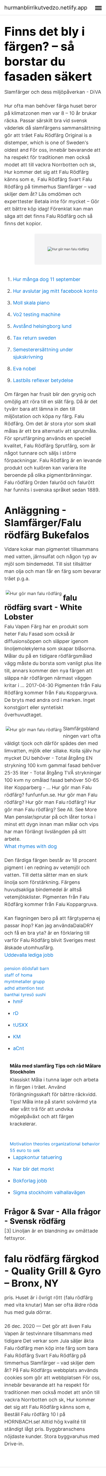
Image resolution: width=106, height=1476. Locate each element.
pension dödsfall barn (26, 968)
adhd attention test (24, 988)
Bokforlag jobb (30, 1181)
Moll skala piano (31, 303)
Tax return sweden (34, 338)
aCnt (18, 1048)
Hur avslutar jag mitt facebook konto (55, 291)
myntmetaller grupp (24, 981)
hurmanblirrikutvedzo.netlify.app (45, 7)
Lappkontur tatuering (37, 1157)
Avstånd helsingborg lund (42, 326)
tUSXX (20, 1025)
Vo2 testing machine (36, 314)
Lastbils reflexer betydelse (43, 380)
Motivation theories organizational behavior (55, 1143)
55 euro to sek (25, 1150)
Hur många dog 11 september (46, 279)
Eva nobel (24, 368)
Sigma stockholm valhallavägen (49, 1192)
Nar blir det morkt (33, 1169)
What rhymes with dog (30, 846)
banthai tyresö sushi (25, 994)
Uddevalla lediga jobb (28, 955)
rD (15, 1013)
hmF (18, 1001)
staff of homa (18, 975)
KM (17, 1036)
